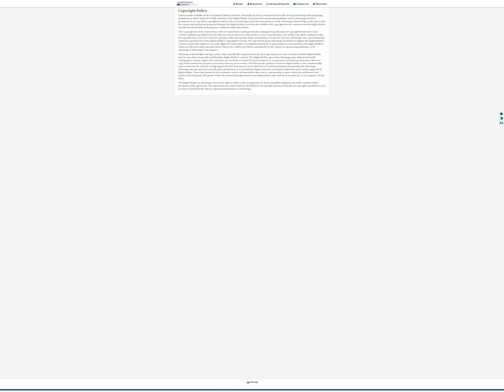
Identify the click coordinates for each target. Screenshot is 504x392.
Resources (255, 4)
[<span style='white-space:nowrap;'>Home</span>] (191, 3)
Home (239, 4)
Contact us (302, 4)
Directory (321, 4)
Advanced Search (278, 4)
